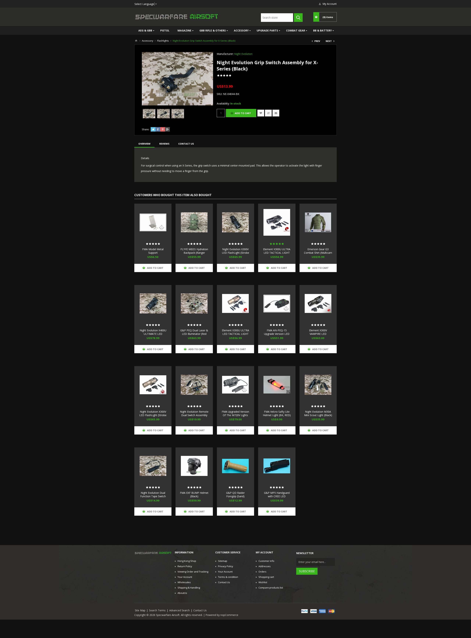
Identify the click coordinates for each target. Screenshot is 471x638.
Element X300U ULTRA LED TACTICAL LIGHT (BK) (276, 252)
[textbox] (277, 17)
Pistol (164, 30)
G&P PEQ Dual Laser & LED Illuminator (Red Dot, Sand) (194, 334)
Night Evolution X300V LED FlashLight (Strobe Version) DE (153, 415)
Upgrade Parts (267, 30)
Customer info (266, 561)
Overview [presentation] (144, 143)
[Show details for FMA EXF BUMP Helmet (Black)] (194, 466)
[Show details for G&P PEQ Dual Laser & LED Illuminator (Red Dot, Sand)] (194, 303)
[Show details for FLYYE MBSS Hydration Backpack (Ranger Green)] (194, 222)
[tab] (144, 144)
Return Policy (185, 566)
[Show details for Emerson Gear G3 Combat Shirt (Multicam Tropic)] (318, 222)
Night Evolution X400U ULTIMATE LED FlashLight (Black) (153, 334)
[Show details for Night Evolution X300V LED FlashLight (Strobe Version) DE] (153, 384)
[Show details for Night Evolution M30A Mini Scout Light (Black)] (318, 384)
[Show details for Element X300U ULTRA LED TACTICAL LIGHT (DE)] (235, 303)
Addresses (264, 566)
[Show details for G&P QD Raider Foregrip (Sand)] (235, 466)
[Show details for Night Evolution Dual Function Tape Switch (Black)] (153, 466)
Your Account (185, 577)
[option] (149, 113)
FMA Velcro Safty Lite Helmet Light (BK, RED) (277, 413)
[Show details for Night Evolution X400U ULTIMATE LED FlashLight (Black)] (153, 303)
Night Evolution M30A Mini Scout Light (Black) (318, 413)
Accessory (241, 30)
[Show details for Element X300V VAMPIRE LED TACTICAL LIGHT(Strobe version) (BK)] (318, 303)
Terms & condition (228, 577)
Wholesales (184, 582)
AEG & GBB (145, 30)
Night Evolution (243, 54)
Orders (262, 571)
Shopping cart (266, 577)
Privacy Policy (225, 566)
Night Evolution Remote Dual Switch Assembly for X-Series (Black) (194, 415)
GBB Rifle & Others (212, 30)
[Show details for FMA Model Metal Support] (153, 222)
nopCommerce (229, 615)
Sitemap (222, 561)
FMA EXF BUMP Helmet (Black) (194, 494)
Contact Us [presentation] (186, 143)
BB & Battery (322, 30)
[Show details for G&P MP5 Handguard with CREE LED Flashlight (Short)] (276, 466)
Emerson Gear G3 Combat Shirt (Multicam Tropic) (318, 252)
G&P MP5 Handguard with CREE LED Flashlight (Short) (277, 496)
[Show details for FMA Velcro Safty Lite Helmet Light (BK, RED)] (276, 384)
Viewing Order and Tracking (193, 571)
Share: (145, 129)
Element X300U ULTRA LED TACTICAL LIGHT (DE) (235, 334)
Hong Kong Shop (187, 561)
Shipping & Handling (189, 587)
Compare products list (270, 587)
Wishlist (262, 582)
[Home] (136, 41)
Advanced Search (179, 610)
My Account (330, 4)
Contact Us (224, 582)
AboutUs (182, 593)
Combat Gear (295, 30)
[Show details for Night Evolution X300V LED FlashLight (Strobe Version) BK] (235, 222)
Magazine (184, 30)
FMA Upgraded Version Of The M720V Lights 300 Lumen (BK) (235, 415)
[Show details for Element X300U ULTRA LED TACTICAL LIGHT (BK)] (276, 222)
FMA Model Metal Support (153, 250)
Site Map (140, 610)
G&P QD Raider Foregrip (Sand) (235, 494)
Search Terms (157, 610)
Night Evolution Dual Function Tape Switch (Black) (153, 496)
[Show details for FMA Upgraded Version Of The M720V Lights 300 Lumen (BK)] (235, 384)
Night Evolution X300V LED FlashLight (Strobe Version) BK (235, 252)
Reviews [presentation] (164, 143)
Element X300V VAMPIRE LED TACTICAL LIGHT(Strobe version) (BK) (318, 336)
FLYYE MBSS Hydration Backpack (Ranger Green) (194, 252)
